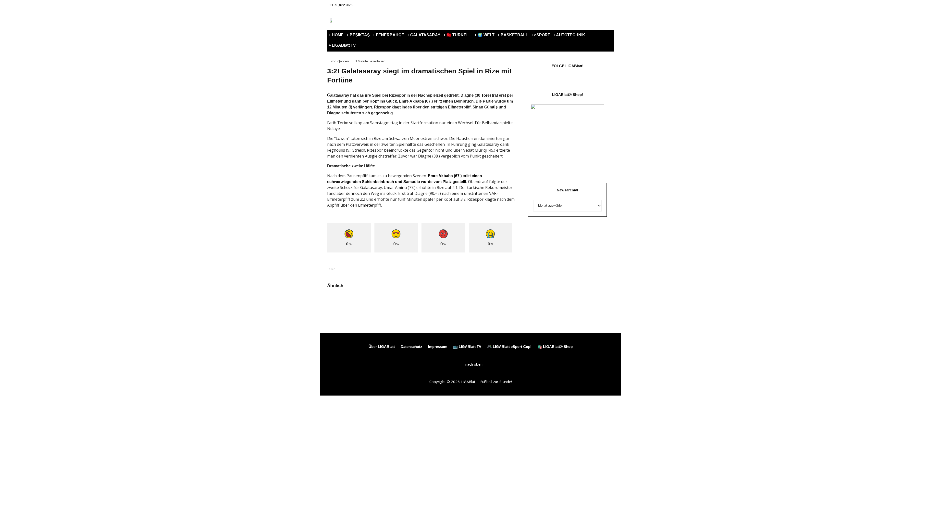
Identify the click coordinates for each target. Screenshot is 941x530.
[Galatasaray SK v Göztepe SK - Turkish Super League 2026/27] (335, 301)
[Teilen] (349, 269)
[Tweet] (361, 269)
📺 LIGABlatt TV (467, 346)
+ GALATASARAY (423, 35)
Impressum (437, 346)
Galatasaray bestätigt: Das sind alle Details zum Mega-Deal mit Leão (495, 305)
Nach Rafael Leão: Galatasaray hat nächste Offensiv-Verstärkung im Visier (431, 305)
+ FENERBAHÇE (388, 35)
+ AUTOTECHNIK (569, 35)
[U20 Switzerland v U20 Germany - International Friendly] (401, 301)
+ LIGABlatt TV (342, 45)
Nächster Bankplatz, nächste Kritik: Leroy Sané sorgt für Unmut (366, 303)
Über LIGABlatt (382, 346)
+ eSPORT (540, 35)
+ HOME (336, 35)
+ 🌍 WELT (484, 35)
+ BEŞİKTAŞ (358, 35)
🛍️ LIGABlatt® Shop (555, 346)
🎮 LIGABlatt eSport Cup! (509, 346)
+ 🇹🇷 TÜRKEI (455, 35)
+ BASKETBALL (512, 35)
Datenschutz (411, 346)
